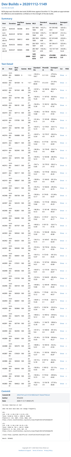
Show (62, 75)
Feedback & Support (25, 450)
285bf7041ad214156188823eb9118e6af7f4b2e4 (33, 395)
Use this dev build (7, 8)
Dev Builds (10, 4)
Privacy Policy (48, 450)
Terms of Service (38, 450)
